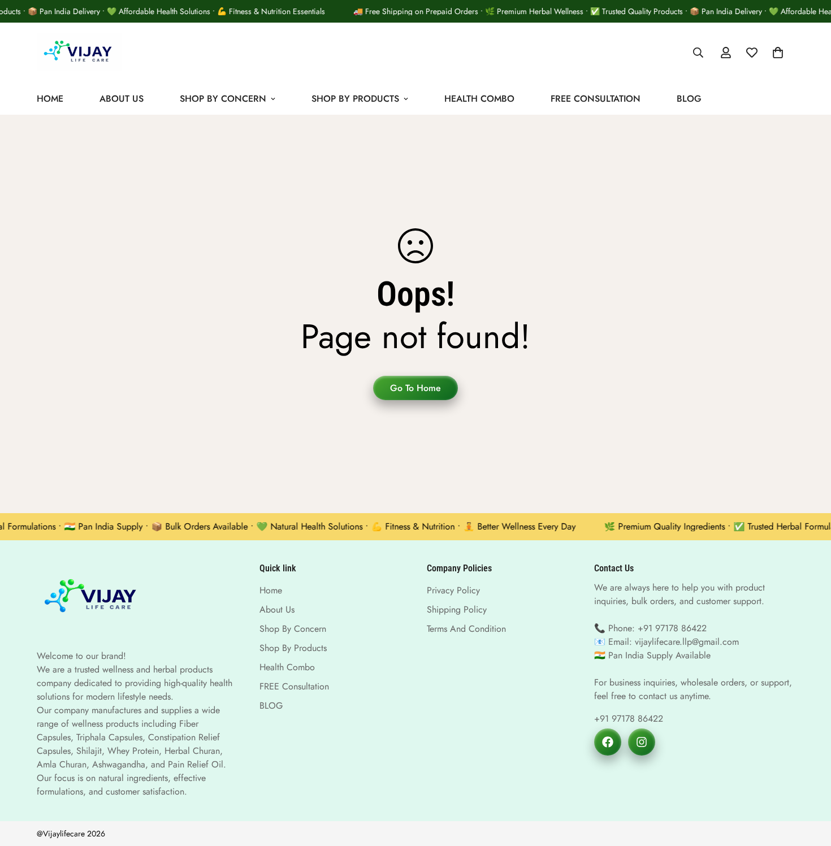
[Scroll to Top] (809, 784)
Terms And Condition (466, 628)
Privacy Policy (453, 590)
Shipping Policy (457, 609)
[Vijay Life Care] (79, 53)
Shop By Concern (223, 98)
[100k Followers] (641, 742)
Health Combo (479, 98)
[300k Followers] (607, 742)
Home (50, 98)
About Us (121, 98)
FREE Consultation (595, 98)
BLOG (689, 98)
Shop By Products (355, 98)
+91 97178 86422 (628, 718)
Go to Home (415, 387)
